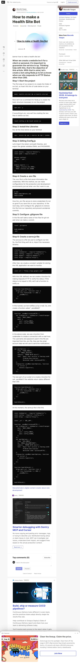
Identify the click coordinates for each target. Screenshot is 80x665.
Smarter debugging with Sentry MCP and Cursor (31, 528)
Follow (68, 13)
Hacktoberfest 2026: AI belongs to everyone (68, 95)
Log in (63, 2)
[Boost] (3, 65)
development (32, 26)
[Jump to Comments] (3, 54)
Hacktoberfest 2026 (65, 110)
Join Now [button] (58, 653)
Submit (19, 568)
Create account (72, 2)
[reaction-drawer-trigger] (4, 47)
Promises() (64, 55)
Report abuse (37, 573)
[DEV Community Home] (3, 2)
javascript (23, 26)
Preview (27, 568)
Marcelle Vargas (21, 9)
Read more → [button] (18, 547)
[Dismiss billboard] (78, 633)
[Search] (8, 2)
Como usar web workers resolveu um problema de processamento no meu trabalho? (68, 45)
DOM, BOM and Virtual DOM (67, 62)
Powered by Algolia (52, 2)
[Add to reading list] (3, 60)
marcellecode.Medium (31, 12)
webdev (16, 26)
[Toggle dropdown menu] (50, 495)
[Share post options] (3, 71)
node (39, 26)
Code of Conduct (27, 573)
